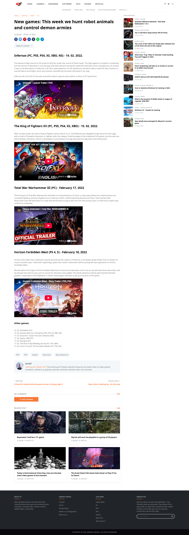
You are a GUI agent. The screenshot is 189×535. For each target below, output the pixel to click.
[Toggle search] (173, 4)
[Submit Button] (172, 516)
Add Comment (27, 399)
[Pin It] (24, 39)
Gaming (142, 19)
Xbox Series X (101, 521)
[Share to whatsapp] (38, 39)
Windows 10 (149, 85)
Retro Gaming (90, 10)
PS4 (17, 355)
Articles (137, 19)
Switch (35, 355)
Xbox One (47, 355)
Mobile (143, 96)
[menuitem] (29, 4)
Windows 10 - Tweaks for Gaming (147, 110)
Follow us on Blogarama (67, 511)
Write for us (63, 515)
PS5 (25, 355)
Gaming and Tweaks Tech (35, 367)
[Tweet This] (20, 39)
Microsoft (149, 107)
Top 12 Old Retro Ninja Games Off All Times (151, 33)
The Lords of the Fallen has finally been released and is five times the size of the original (154, 45)
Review (144, 74)
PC (97, 505)
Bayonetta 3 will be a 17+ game (30, 437)
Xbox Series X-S (62, 355)
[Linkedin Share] (29, 39)
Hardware (138, 74)
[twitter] (168, 4)
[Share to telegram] (42, 39)
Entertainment (66, 10)
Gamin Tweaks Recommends (107, 10)
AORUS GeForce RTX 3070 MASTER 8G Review (152, 77)
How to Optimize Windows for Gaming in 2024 (152, 88)
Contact (62, 502)
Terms (61, 505)
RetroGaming (145, 30)
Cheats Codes (78, 10)
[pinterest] (165, 4)
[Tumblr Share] (33, 39)
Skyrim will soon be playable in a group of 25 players (94, 437)
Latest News (100, 502)
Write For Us (123, 10)
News (142, 41)
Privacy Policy (64, 508)
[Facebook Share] (16, 39)
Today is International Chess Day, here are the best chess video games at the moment (39, 474)
